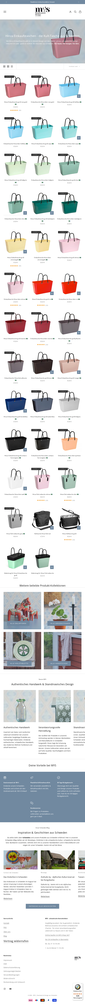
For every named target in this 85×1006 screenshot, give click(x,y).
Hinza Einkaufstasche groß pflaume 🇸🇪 (69, 340)
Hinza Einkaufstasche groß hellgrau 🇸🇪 (69, 418)
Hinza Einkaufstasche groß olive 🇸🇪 (69, 180)
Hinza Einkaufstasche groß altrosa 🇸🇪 (69, 257)
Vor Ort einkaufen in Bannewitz (56, 939)
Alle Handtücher (59, 663)
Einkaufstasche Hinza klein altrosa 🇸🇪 (15, 299)
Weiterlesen (8, 898)
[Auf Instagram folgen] (5, 989)
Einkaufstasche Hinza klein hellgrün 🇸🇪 (42, 181)
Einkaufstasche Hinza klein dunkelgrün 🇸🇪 (69, 220)
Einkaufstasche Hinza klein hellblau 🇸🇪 (16, 144)
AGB (5, 964)
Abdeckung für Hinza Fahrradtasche (42, 573)
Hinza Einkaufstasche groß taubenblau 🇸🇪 (42, 418)
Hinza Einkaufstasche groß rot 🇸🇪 (42, 299)
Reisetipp (44, 872)
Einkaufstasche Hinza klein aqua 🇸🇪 (69, 144)
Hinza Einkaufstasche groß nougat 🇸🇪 (69, 378)
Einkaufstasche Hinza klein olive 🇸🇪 (16, 219)
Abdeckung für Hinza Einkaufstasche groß (15, 574)
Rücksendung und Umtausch (14, 982)
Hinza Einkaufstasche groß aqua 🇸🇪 (42, 144)
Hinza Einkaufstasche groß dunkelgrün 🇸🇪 (42, 220)
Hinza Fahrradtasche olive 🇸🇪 (69, 494)
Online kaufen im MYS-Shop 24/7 (57, 935)
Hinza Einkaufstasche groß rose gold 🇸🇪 (15, 103)
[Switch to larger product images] (4, 66)
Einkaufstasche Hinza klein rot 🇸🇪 (69, 299)
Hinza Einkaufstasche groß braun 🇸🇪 (42, 378)
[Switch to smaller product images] (8, 66)
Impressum (8, 960)
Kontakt (6, 923)
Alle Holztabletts (19, 663)
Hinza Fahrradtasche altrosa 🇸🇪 (42, 494)
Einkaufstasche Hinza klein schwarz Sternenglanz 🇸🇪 (42, 457)
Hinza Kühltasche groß (69, 534)
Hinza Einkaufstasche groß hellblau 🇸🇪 (69, 102)
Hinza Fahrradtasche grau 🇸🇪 (15, 534)
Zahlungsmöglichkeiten (12, 971)
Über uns (7, 932)
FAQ (5, 927)
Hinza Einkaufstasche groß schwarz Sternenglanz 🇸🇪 (16, 457)
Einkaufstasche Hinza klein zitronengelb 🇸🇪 (42, 259)
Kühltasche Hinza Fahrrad (42, 534)
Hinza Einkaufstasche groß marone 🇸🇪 (16, 339)
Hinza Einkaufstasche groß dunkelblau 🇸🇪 (16, 418)
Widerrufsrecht (9, 978)
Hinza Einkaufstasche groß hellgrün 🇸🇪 (16, 181)
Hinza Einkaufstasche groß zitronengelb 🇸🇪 (15, 259)
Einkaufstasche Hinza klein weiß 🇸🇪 (16, 494)
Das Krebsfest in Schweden (15, 877)
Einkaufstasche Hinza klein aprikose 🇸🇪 (69, 457)
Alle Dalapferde (18, 623)
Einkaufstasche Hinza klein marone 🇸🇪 (42, 339)
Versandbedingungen (12, 975)
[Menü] (81, 984)
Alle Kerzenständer (60, 623)
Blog (5, 936)
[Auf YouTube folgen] (10, 989)
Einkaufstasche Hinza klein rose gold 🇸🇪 (42, 103)
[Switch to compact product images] (12, 66)
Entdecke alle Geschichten (42, 906)
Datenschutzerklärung (12, 967)
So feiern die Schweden (11, 873)
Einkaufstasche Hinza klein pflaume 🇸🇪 (16, 379)
